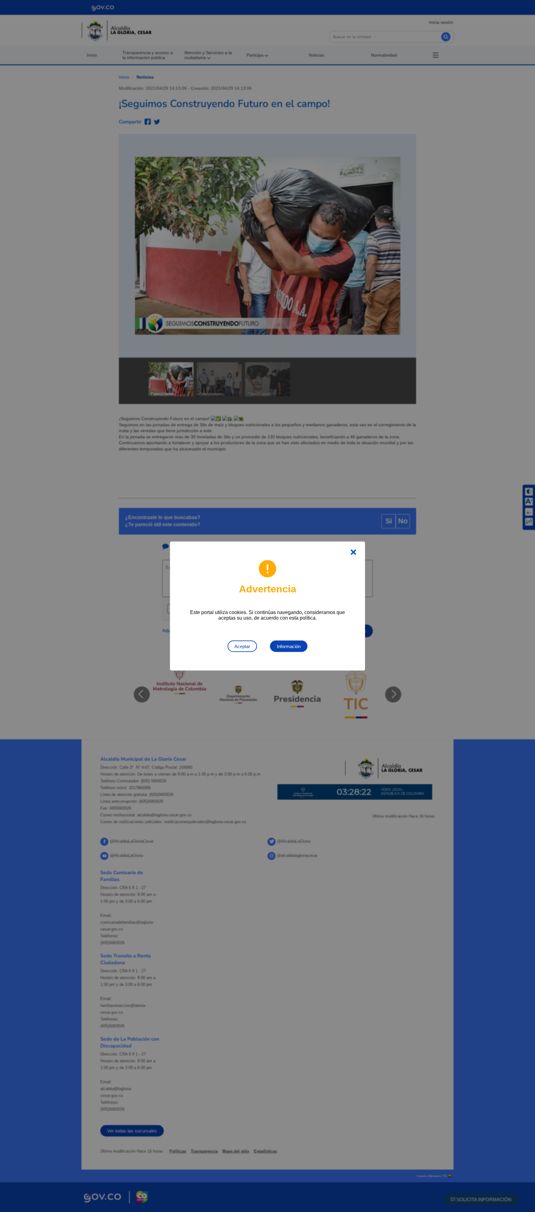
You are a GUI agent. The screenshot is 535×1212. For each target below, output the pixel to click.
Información (289, 646)
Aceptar (242, 646)
